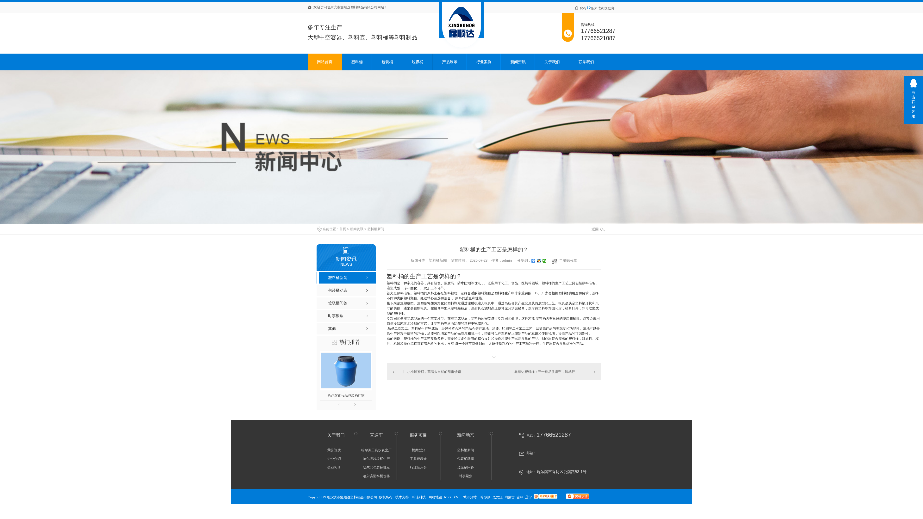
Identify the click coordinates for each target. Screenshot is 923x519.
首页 (342, 229)
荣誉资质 (334, 450)
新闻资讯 (518, 62)
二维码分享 (568, 261)
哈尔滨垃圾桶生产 (376, 459)
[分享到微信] (545, 261)
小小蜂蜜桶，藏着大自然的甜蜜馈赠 (434, 372)
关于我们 (552, 62)
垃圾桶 (417, 62)
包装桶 (387, 62)
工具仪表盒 (418, 459)
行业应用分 (418, 467)
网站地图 (435, 497)
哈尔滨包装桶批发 (376, 467)
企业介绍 (334, 459)
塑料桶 (357, 62)
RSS (448, 497)
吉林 (520, 497)
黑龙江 (498, 497)
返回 (595, 229)
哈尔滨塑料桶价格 (376, 476)
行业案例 (484, 62)
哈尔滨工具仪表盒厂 (376, 450)
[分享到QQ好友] (539, 261)
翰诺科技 (419, 497)
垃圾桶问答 (465, 467)
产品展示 (449, 62)
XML (457, 497)
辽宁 (528, 497)
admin (507, 260)
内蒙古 (510, 497)
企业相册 (334, 467)
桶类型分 (418, 450)
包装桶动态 (465, 459)
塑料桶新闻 (375, 229)
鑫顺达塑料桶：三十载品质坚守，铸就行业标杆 (549, 372)
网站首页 (324, 62)
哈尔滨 (485, 497)
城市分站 (470, 497)
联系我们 (586, 62)
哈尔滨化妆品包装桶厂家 (346, 395)
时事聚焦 (465, 476)
